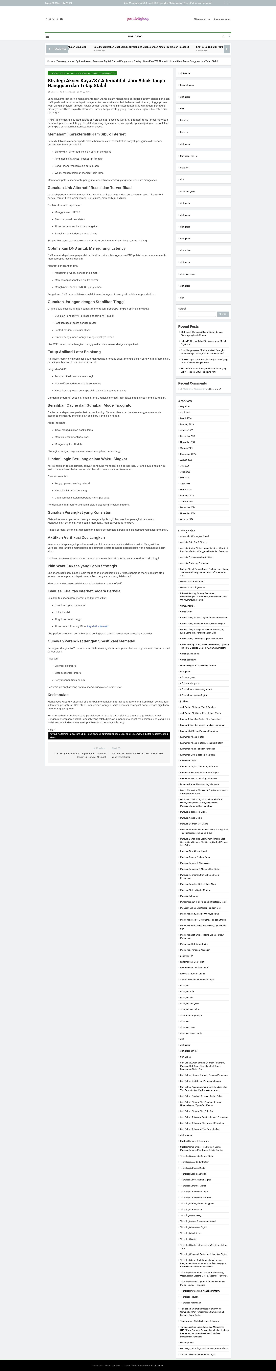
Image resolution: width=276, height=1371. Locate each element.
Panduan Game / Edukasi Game (195, 857)
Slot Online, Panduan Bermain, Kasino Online (201, 1096)
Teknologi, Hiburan (189, 1297)
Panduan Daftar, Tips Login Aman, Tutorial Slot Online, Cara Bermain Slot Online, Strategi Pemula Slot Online (204, 842)
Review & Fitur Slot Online (192, 973)
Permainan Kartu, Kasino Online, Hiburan (199, 914)
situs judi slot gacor (189, 1003)
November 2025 (187, 442)
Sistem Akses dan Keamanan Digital (197, 979)
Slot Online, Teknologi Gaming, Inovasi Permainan (204, 1117)
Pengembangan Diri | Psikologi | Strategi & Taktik (203, 902)
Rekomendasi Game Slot (192, 962)
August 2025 (186, 460)
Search (182, 308)
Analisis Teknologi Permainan (194, 563)
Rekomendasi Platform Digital (194, 967)
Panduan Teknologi (189, 896)
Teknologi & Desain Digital (193, 1168)
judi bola (184, 701)
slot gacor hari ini (188, 1051)
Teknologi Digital (188, 1239)
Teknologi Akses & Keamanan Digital (198, 1221)
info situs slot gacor (190, 683)
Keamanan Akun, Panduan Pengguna (197, 749)
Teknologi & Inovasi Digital (193, 1185)
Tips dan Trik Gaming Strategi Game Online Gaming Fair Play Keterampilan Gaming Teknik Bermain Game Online (202, 1312)
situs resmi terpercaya (191, 1015)
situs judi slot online (190, 1009)
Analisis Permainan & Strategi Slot (196, 557)
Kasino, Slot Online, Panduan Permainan (199, 731)
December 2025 (187, 436)
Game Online (186, 611)
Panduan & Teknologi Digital (193, 812)
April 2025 (185, 483)
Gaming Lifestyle (188, 659)
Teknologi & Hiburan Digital (193, 1174)
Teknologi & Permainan (191, 1209)
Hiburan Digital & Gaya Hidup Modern (198, 665)
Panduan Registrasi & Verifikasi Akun (198, 884)
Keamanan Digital (188, 760)
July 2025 (184, 466)
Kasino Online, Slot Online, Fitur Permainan (200, 719)
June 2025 (185, 472)
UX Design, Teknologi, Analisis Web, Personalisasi (204, 1348)
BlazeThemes (157, 1365)
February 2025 (187, 495)
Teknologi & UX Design (191, 1215)
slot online (185, 250)
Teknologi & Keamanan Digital (194, 1191)
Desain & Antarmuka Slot (192, 581)
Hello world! (215, 389)
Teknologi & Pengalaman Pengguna (197, 1203)
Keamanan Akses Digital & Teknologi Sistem (201, 743)
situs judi (184, 985)
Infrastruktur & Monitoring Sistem (196, 689)
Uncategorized (187, 1342)
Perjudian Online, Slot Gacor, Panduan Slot (200, 908)
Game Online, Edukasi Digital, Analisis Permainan (203, 617)
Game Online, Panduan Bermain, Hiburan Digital (202, 623)
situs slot (184, 167)
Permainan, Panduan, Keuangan (195, 950)
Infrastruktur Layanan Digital (193, 695)
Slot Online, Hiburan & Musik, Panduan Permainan (204, 1075)
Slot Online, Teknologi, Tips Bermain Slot (199, 1129)
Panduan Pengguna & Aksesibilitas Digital (200, 869)
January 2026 (186, 430)
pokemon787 (186, 956)
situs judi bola (187, 991)
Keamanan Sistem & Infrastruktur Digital (199, 772)
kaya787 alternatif (97, 626)
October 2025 (186, 448)
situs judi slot (186, 997)
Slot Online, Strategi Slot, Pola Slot (196, 1111)
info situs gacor (187, 677)
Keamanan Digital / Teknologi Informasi (199, 766)
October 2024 (186, 519)
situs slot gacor (187, 191)
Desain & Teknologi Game (192, 587)
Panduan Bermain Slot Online (194, 823)
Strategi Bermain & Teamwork (194, 1141)
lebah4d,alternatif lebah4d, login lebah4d (199, 784)
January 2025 (186, 501)
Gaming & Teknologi (190, 653)
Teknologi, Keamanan (190, 1302)
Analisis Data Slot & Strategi (193, 542)
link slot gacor (187, 85)
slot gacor (185, 97)
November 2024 (187, 513)
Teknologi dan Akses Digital (193, 1227)
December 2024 (187, 507)
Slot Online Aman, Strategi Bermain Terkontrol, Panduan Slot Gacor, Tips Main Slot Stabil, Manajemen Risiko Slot (202, 1066)
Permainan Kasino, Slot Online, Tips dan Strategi (203, 920)
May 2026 (184, 406)
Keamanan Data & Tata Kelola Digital (197, 755)
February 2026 (187, 424)
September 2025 (188, 454)
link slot (184, 120)
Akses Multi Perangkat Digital (194, 536)
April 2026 (185, 412)
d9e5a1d (55, 91)
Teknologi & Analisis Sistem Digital (197, 1156)
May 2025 (184, 477)
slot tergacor (186, 1135)
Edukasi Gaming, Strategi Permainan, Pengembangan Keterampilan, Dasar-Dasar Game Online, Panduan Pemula (203, 596)
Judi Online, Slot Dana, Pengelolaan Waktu (200, 713)
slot (182, 179)
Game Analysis (187, 606)
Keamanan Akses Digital (192, 737)
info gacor (185, 671)
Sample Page (135, 36)
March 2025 (185, 489)
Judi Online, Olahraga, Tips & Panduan (198, 707)
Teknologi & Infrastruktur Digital (195, 1179)
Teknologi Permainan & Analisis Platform (200, 1291)
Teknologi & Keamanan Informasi (196, 1197)
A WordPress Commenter (193, 389)
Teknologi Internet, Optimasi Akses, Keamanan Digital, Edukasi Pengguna (82, 73)
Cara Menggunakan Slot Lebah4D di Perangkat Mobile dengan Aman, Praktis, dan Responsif (94, 47)
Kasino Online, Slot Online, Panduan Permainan (202, 725)
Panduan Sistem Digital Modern (195, 890)
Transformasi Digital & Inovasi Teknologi (199, 1321)
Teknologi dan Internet (191, 1233)
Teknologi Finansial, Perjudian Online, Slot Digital (203, 1254)
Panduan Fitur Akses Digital (193, 851)
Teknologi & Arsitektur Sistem (194, 1162)
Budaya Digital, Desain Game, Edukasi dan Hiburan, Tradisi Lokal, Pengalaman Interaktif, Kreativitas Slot (204, 572)
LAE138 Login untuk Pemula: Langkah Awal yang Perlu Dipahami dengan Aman (174, 3)
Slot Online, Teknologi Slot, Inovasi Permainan (202, 1123)
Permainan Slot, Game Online (194, 944)
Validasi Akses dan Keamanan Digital (198, 1354)
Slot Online (185, 1057)
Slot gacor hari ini (188, 156)
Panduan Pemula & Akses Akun (195, 863)
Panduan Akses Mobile (191, 818)
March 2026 (185, 418)
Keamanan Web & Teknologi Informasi (198, 778)
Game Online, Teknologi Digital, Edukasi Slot (201, 638)
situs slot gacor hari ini (191, 1033)
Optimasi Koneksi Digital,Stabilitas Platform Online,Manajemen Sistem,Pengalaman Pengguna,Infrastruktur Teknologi (201, 802)
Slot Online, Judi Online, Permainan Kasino (200, 1081)
